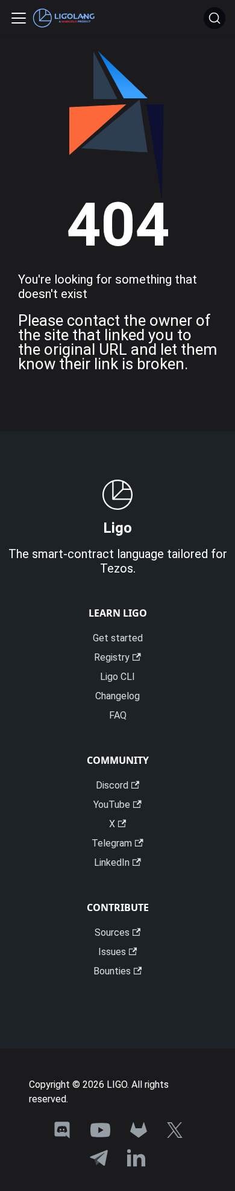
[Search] (214, 18)
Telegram (112, 843)
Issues (112, 952)
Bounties (112, 971)
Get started (118, 638)
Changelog (117, 696)
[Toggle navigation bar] (19, 18)
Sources (112, 932)
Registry (112, 657)
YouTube (111, 804)
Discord (112, 785)
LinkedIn (112, 862)
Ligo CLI (117, 676)
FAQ (118, 715)
